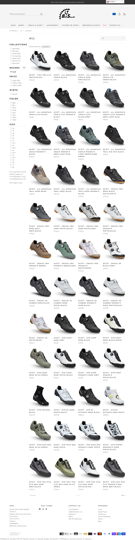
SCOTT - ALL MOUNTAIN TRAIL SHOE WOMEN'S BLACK (89, 191)
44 (13, 155)
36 (13, 128)
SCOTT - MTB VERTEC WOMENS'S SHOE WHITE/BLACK (113, 447)
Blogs (99, 521)
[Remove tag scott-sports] (46, 46)
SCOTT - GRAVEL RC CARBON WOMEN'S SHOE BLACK (87, 303)
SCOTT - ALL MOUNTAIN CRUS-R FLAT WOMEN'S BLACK (65, 114)
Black (14, 103)
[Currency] (114, 14)
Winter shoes (16, 58)
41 (13, 140)
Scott (14, 72)
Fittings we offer (70, 25)
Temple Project (102, 512)
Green (14, 110)
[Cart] (124, 14)
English (112, 1)
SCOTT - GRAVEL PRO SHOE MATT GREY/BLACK (39, 228)
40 (13, 138)
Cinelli (100, 509)
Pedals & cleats (35, 25)
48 (13, 167)
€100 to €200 (16, 83)
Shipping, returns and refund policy (20, 514)
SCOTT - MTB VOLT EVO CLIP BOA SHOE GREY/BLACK (40, 484)
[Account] (119, 14)
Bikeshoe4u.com (16, 533)
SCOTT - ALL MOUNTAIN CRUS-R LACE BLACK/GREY (89, 114)
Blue (13, 105)
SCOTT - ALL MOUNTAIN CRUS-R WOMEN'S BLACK (40, 151)
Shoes (21, 25)
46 (13, 162)
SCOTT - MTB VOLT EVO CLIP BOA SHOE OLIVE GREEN (65, 484)
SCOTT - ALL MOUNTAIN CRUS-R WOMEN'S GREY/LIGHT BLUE (65, 151)
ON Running (102, 514)
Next (123, 495)
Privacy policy (13, 516)
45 (13, 160)
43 (13, 150)
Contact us (114, 25)
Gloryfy (100, 519)
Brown (14, 108)
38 (13, 133)
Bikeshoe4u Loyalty (91, 25)
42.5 (13, 148)
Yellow (14, 120)
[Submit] (41, 13)
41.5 (13, 143)
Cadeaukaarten (13, 523)
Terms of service (14, 519)
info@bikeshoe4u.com (75, 512)
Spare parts (15, 63)
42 (13, 145)
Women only (16, 61)
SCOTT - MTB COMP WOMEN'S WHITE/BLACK (112, 375)
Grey (14, 112)
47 (13, 165)
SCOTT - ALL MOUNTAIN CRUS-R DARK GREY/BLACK (89, 77)
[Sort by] (113, 38)
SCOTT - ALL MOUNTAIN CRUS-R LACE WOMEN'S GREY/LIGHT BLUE (114, 114)
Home (13, 25)
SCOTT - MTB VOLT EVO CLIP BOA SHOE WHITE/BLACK (89, 484)
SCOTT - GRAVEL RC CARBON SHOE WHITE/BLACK (63, 303)
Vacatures (12, 521)
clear (24, 67)
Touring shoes (16, 56)
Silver (14, 115)
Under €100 (16, 81)
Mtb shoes (15, 51)
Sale (105, 25)
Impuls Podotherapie (104, 516)
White (14, 117)
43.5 (13, 153)
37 (13, 131)
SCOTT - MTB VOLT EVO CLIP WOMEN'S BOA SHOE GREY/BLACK (114, 484)
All (21, 31)
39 (13, 136)
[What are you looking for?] (26, 14)
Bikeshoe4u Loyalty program (18, 526)
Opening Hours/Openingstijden (19, 509)
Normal (14, 94)
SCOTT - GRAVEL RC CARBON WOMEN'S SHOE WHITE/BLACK (112, 303)
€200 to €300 (16, 85)
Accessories (53, 25)
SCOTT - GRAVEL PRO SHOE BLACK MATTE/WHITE (113, 191)
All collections (13, 31)
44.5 (13, 157)
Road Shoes (16, 49)
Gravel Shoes (16, 53)
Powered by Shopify (13, 534)
